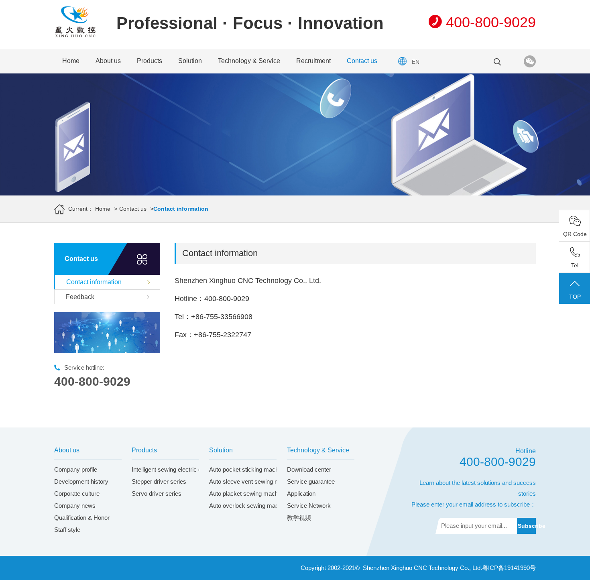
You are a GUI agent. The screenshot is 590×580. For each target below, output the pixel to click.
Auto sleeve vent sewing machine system (263, 481)
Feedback (80, 296)
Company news (75, 505)
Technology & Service (249, 60)
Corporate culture (77, 493)
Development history (81, 481)
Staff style (67, 529)
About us (108, 60)
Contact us (362, 60)
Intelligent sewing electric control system (184, 469)
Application (301, 493)
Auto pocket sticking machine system (258, 469)
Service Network (309, 505)
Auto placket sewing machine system (258, 493)
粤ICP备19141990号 (509, 567)
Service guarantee (311, 481)
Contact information (94, 282)
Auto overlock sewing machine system (260, 505)
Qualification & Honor (82, 517)
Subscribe (527, 526)
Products (149, 60)
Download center (309, 469)
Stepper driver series (159, 481)
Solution (190, 60)
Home (70, 60)
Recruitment (313, 60)
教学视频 (299, 517)
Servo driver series (156, 493)
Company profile (75, 469)
